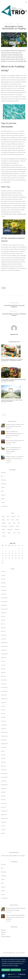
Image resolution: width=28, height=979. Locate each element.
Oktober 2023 (4, 695)
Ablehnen (5, 970)
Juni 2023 (3, 709)
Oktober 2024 (4, 650)
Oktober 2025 (4, 605)
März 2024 (3, 676)
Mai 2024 (3, 668)
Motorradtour (4, 526)
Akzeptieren (15, 970)
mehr (24, 970)
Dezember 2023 (4, 687)
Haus (8, 519)
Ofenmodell (11, 526)
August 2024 (3, 657)
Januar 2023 (3, 728)
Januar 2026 (3, 594)
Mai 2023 (3, 713)
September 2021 (4, 784)
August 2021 (3, 788)
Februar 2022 (3, 769)
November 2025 (4, 601)
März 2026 (3, 586)
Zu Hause (3, 536)
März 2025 (3, 631)
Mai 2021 (3, 792)
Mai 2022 (3, 758)
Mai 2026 (3, 579)
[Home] (13, 16)
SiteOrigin (23, 952)
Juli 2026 (3, 571)
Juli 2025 (3, 616)
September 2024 (4, 653)
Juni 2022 (3, 754)
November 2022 (4, 736)
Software (3, 532)
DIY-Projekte (3, 480)
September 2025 (4, 609)
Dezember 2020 (4, 811)
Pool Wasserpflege (16, 131)
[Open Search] (26, 2)
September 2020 (4, 818)
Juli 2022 (3, 751)
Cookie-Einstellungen (5, 936)
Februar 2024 (3, 680)
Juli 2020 (3, 825)
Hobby (17, 519)
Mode (19, 523)
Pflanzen (3, 529)
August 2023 (3, 702)
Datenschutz (3, 932)
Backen (3, 516)
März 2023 (3, 721)
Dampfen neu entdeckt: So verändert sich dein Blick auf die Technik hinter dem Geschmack (14, 458)
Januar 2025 (3, 638)
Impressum (3, 930)
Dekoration (13, 516)
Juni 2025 (3, 620)
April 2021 (3, 796)
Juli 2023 (3, 706)
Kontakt (2, 934)
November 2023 (4, 691)
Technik (2, 502)
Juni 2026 (3, 575)
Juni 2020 (3, 829)
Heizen (12, 519)
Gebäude (3, 487)
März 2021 (3, 799)
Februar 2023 (3, 724)
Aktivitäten (3, 472)
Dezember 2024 (4, 642)
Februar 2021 (3, 803)
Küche (14, 523)
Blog (2, 476)
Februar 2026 (3, 590)
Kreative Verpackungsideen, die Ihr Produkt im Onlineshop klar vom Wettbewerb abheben (13, 449)
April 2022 (3, 762)
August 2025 (3, 612)
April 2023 (3, 717)
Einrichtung (3, 483)
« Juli (2, 562)
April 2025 (3, 627)
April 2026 (3, 582)
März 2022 (3, 766)
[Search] (22, 414)
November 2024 (4, 646)
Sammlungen (9, 529)
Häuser (2, 491)
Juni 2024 (3, 665)
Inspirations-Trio (14, 334)
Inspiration (3, 495)
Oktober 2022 (4, 739)
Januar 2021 (3, 807)
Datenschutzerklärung (16, 976)
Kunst (9, 523)
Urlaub (14, 532)
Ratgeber (3, 498)
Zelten (19, 532)
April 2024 (3, 672)
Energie (3, 519)
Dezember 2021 (4, 773)
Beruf (8, 516)
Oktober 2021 (4, 781)
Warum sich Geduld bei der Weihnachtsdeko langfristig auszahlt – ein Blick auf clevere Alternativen (14, 433)
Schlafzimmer (17, 529)
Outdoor (17, 526)
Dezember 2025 (4, 597)
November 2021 (4, 777)
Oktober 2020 (4, 814)
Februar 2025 (3, 635)
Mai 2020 (3, 833)
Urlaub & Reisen (4, 506)
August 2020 (3, 822)
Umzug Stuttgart (8, 855)
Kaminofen (4, 523)
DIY (19, 516)
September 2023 (4, 698)
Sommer (3, 287)
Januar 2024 (3, 683)
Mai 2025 (3, 624)
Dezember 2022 (4, 732)
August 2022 (3, 747)
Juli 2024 (3, 661)
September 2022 (4, 743)
